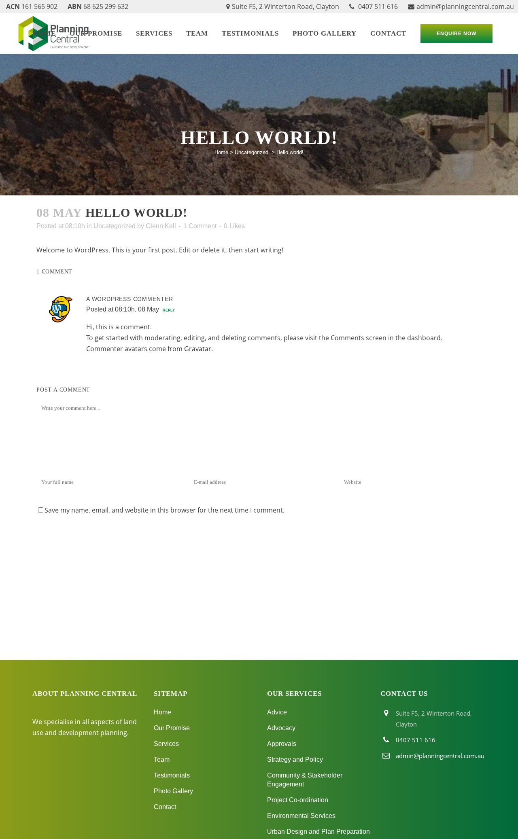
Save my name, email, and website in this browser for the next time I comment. (164, 510)
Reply (169, 310)
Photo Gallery (173, 791)
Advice (277, 712)
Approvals (281, 743)
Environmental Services (301, 815)
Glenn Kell (161, 225)
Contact (165, 806)
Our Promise (172, 728)
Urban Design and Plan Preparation (318, 831)
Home (221, 152)
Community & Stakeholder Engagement (304, 780)
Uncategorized (251, 152)
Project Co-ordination (297, 800)
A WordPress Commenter (129, 299)
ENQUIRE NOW (456, 33)
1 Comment (200, 225)
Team (162, 759)
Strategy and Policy (295, 759)
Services (166, 743)
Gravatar (197, 348)
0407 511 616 (377, 6)
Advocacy (281, 728)
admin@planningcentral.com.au (465, 6)
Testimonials (172, 775)
